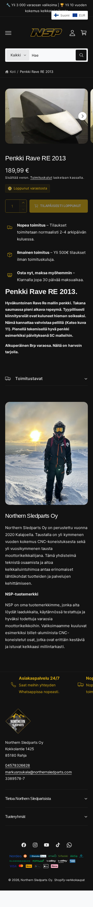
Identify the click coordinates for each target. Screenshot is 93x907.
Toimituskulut (41, 177)
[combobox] (59, 55)
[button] (8, 32)
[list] (46, 685)
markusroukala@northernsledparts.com (38, 772)
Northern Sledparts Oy (36, 880)
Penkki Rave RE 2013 (36, 72)
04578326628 (17, 765)
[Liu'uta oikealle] (82, 116)
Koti (13, 72)
